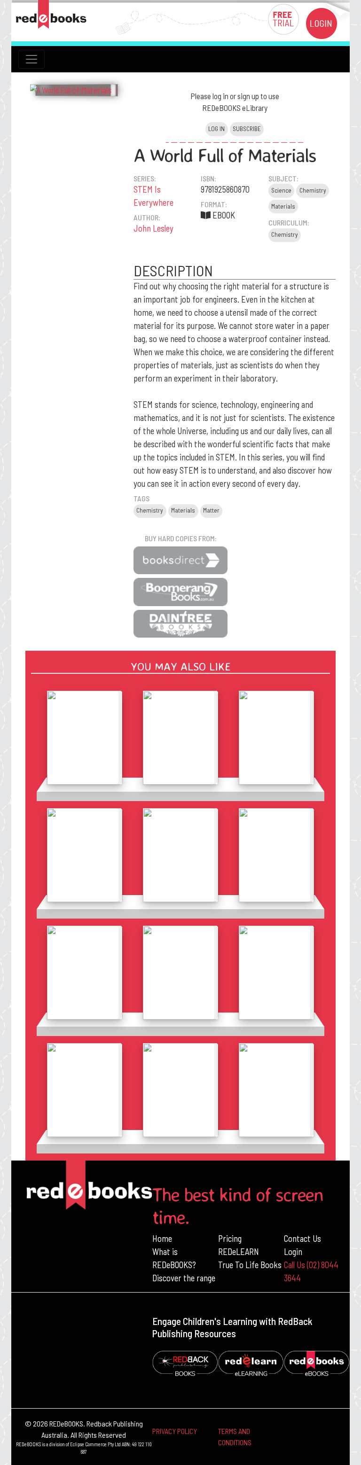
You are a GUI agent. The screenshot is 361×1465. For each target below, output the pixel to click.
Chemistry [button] (312, 190)
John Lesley (153, 228)
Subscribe (247, 128)
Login (293, 1251)
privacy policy (174, 1430)
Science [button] (281, 190)
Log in (216, 128)
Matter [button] (211, 510)
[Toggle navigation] (31, 59)
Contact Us (302, 1238)
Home (162, 1238)
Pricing (230, 1238)
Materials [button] (283, 206)
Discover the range (183, 1277)
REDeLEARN (238, 1251)
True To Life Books (250, 1264)
